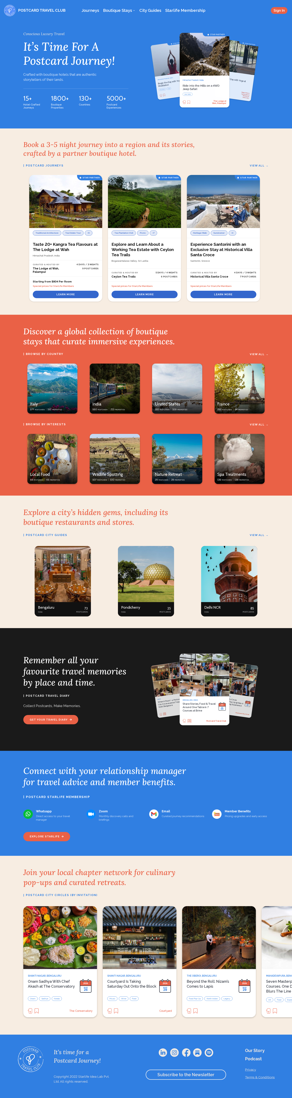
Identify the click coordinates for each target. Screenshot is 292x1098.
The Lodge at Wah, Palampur (244, 95)
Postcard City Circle (216, 721)
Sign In (279, 10)
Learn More (65, 294)
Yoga (185, 92)
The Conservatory (80, 1010)
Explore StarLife (45, 836)
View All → (259, 165)
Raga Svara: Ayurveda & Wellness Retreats (220, 102)
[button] (63, 581)
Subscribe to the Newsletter (185, 1074)
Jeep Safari (162, 89)
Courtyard (165, 1010)
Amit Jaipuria (244, 714)
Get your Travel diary (49, 719)
